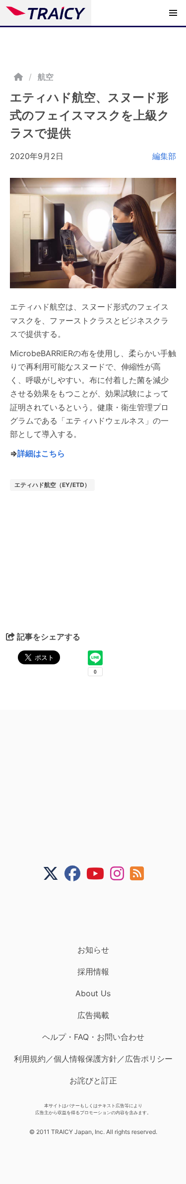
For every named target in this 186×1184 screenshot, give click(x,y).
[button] (173, 13)
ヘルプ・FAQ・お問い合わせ (93, 1037)
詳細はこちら (41, 453)
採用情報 (93, 971)
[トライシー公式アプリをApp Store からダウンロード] (99, 913)
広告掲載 (93, 1015)
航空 (46, 77)
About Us (93, 993)
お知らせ (93, 950)
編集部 (164, 156)
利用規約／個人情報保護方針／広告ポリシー (93, 1059)
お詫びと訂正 (93, 1080)
